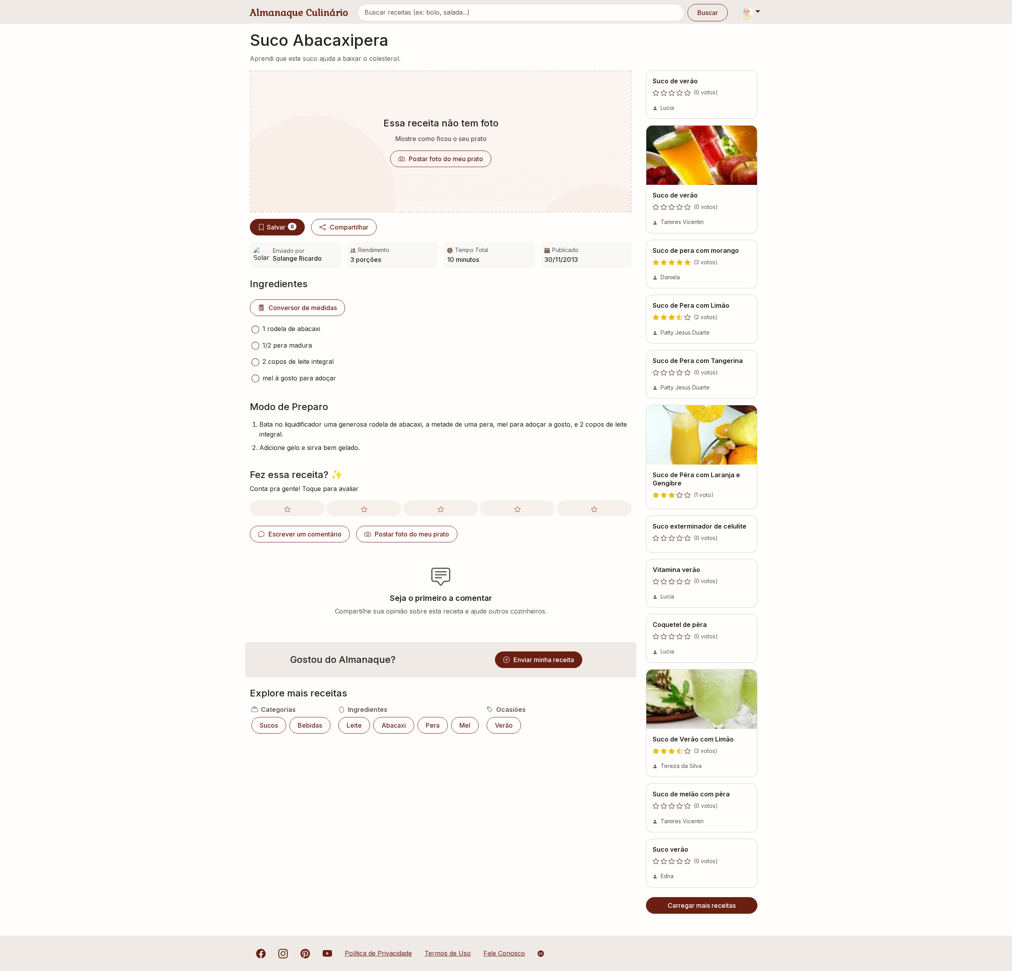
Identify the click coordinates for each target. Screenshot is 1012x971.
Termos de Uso (448, 953)
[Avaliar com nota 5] (594, 508)
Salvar (280, 227)
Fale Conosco (504, 953)
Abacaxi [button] (393, 725)
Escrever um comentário (305, 534)
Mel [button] (464, 725)
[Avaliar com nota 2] (364, 508)
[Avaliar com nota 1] (287, 508)
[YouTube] (327, 953)
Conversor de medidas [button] (302, 308)
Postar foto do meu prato (446, 159)
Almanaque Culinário (299, 12)
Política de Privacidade (378, 953)
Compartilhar (349, 227)
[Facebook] (261, 953)
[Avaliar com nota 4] (517, 508)
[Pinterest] (305, 953)
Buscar (707, 13)
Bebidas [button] (310, 725)
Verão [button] (504, 725)
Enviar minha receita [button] (544, 660)
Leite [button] (354, 725)
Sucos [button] (269, 725)
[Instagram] (283, 953)
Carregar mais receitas (702, 905)
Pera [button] (433, 725)
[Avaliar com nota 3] (440, 508)
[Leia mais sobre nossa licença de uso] (541, 953)
